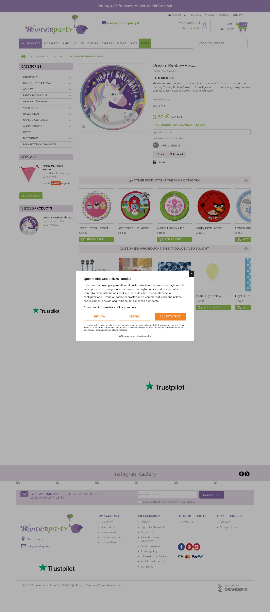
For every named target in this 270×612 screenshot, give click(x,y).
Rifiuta (99, 316)
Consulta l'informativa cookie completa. (110, 307)
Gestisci (135, 316)
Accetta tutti (170, 316)
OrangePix (146, 336)
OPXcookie (124, 336)
